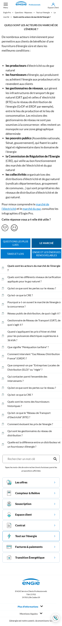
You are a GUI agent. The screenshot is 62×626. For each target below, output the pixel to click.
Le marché (47, 243)
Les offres (21, 482)
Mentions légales (29, 613)
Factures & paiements (28, 547)
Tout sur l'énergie (26, 536)
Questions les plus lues (15, 243)
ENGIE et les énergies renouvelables (47, 254)
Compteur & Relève (27, 493)
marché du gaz (31, 208)
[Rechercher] (55, 459)
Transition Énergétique (29, 557)
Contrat (20, 525)
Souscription (23, 504)
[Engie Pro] (28, 5)
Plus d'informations (28, 606)
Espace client (23, 514)
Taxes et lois (15, 253)
